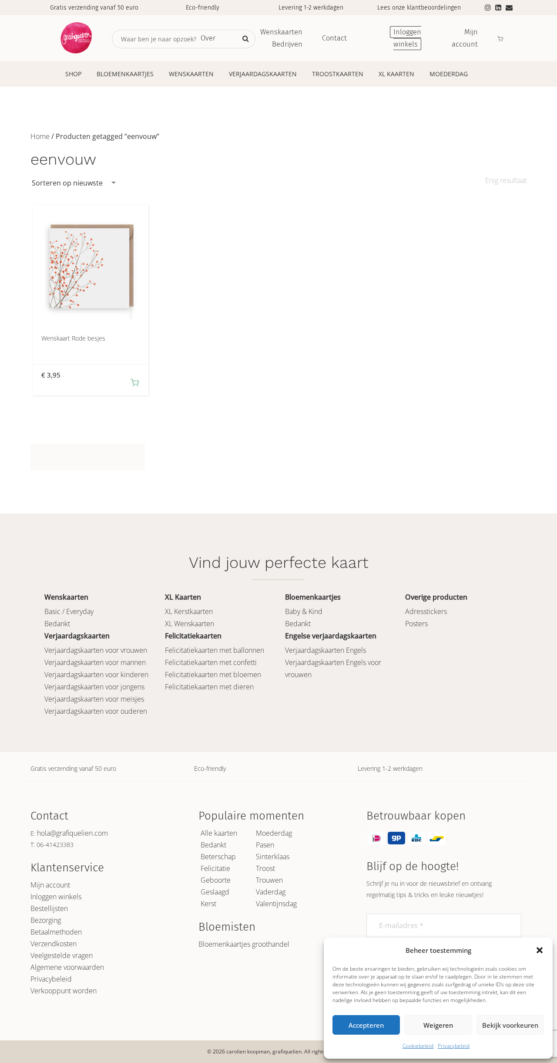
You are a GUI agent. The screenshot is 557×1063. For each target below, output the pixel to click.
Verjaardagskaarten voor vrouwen (95, 650)
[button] (539, 950)
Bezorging (45, 920)
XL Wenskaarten (189, 623)
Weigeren (438, 1025)
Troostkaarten (337, 74)
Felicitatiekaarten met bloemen (213, 674)
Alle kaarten (219, 833)
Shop (73, 74)
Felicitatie (215, 868)
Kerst (208, 903)
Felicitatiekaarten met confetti (211, 662)
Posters (416, 623)
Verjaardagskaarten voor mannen (95, 662)
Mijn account (50, 885)
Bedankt (57, 623)
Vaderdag (270, 892)
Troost (265, 868)
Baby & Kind (303, 611)
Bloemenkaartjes (125, 74)
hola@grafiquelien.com (72, 833)
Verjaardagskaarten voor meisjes (94, 699)
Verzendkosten (53, 943)
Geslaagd (215, 892)
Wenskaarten (191, 74)
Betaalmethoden (56, 932)
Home (40, 136)
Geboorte (216, 880)
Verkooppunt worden (63, 991)
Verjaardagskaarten (263, 74)
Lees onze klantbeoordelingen (419, 7)
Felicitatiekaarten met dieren (209, 687)
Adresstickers (426, 611)
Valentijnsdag (276, 903)
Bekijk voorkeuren (510, 1025)
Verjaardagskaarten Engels (325, 650)
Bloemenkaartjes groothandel (243, 944)
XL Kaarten (396, 74)
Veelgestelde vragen (61, 955)
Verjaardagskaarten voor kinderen (96, 674)
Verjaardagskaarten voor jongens (94, 687)
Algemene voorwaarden (67, 967)
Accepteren (366, 1025)
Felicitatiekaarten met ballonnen (214, 650)
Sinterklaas (272, 856)
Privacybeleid (454, 1046)
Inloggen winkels (55, 896)
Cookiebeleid (418, 1046)
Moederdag (448, 74)
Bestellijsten (49, 908)
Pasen (265, 845)
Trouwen (269, 880)
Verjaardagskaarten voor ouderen (95, 711)
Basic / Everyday (69, 611)
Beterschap (218, 856)
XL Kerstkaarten (189, 611)
